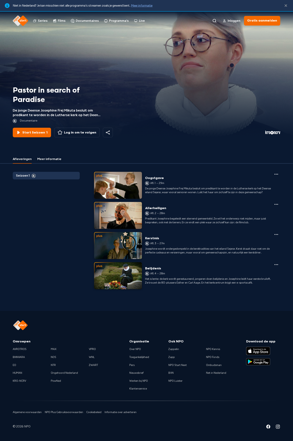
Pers (132, 365)
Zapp (171, 357)
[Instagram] (277, 427)
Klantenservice (138, 388)
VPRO (92, 349)
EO (14, 365)
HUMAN (17, 373)
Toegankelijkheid (139, 357)
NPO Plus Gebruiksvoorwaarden (64, 412)
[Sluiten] (285, 5)
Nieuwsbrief (136, 373)
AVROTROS (20, 349)
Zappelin (173, 349)
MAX (53, 349)
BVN (171, 373)
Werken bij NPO (138, 381)
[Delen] (108, 132)
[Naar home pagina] (20, 21)
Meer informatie (141, 5)
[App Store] (258, 351)
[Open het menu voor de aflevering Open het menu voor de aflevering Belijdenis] (276, 264)
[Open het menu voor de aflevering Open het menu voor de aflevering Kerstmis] (276, 234)
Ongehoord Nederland (64, 373)
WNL (92, 357)
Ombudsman (214, 365)
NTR (53, 365)
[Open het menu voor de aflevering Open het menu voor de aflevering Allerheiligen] (276, 204)
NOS (53, 357)
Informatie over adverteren (121, 412)
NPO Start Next (177, 365)
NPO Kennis (213, 349)
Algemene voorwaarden (27, 412)
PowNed (56, 381)
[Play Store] (258, 361)
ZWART (93, 365)
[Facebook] (268, 427)
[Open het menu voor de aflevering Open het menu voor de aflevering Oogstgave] (276, 174)
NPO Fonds (212, 357)
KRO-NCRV (19, 381)
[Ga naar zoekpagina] (214, 21)
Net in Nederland (216, 373)
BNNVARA (19, 357)
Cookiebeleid (93, 412)
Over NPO (135, 349)
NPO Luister (175, 381)
